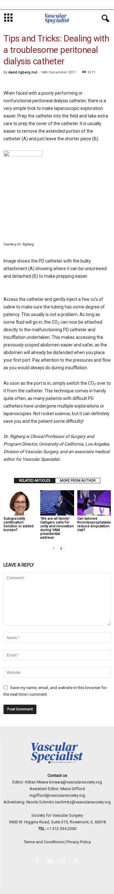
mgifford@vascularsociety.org (57, 795)
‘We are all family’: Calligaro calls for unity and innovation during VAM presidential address (57, 528)
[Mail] (64, 861)
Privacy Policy (78, 842)
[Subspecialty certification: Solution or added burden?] (20, 503)
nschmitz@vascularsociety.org (83, 802)
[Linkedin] (51, 861)
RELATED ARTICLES (34, 481)
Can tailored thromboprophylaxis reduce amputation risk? (94, 524)
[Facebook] (38, 861)
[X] (76, 861)
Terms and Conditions (44, 842)
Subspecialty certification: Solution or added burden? (18, 524)
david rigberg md (22, 72)
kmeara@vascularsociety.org (75, 782)
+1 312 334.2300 (61, 828)
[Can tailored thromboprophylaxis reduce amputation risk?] (94, 503)
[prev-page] (53, 548)
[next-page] (61, 548)
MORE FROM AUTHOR (78, 481)
